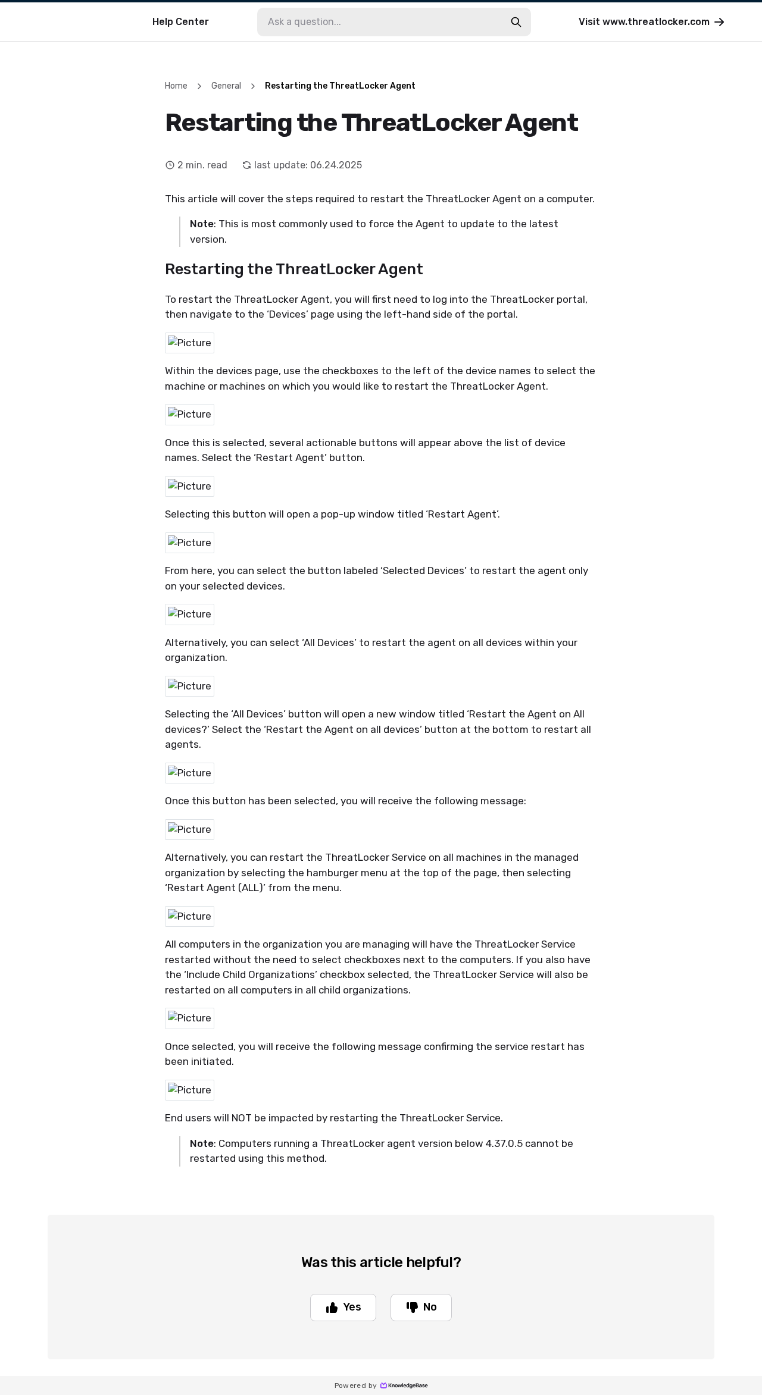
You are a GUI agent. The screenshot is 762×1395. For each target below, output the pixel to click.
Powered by (356, 1385)
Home (176, 86)
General (226, 86)
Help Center (180, 21)
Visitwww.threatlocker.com (644, 21)
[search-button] (516, 22)
